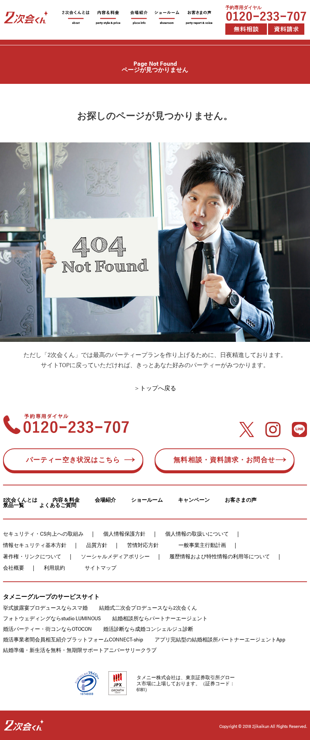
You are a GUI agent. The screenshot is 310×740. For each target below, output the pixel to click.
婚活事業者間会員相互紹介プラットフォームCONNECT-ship (73, 639)
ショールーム (147, 499)
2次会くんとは (20, 499)
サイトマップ (100, 567)
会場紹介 (105, 499)
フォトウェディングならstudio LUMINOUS (52, 618)
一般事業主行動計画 (202, 544)
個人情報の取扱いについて (197, 533)
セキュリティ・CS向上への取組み (43, 533)
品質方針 (96, 544)
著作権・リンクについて (32, 556)
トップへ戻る (158, 387)
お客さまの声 (241, 499)
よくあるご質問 (57, 504)
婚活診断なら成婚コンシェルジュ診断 (148, 628)
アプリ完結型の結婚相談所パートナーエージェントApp (220, 639)
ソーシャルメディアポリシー (115, 556)
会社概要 (13, 567)
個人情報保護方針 (124, 533)
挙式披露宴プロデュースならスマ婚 (45, 607)
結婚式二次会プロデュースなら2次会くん (148, 607)
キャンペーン (194, 499)
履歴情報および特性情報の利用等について (219, 556)
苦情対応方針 (143, 544)
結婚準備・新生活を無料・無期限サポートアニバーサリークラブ (80, 649)
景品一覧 (13, 504)
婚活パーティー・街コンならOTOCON (47, 628)
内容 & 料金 (66, 499)
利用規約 (54, 567)
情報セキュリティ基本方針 (35, 544)
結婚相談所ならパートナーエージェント (160, 618)
